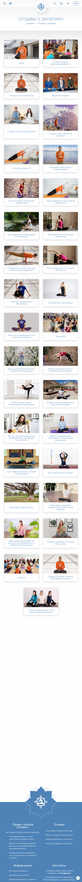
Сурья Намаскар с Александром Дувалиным (60, 202)
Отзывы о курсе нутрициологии (21, 131)
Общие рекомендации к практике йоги (23, 879)
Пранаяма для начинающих (60, 303)
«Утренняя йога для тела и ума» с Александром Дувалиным (21, 269)
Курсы (21, 63)
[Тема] (11, 3)
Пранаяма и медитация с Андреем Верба (60, 168)
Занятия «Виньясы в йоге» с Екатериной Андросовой (60, 370)
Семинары (60, 336)
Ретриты (21, 578)
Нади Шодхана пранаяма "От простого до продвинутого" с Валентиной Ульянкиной (21, 543)
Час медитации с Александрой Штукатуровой (21, 236)
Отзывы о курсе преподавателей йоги (60, 63)
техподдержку (65, 873)
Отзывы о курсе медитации (21, 96)
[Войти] (68, 3)
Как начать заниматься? (18, 871)
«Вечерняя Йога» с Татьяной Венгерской (60, 236)
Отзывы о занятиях (47, 23)
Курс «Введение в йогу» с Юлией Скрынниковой (21, 473)
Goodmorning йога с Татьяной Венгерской (60, 269)
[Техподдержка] (78, 878)
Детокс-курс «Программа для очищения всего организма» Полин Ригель (21, 438)
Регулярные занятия (21, 168)
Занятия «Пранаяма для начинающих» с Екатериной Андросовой (60, 438)
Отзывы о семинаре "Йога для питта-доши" (60, 543)
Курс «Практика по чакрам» (60, 473)
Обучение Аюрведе (60, 96)
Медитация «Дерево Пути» (21, 507)
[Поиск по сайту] (55, 3)
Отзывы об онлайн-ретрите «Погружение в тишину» (60, 577)
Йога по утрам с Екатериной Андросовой (21, 202)
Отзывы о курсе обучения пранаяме (60, 135)
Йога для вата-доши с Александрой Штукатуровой (21, 403)
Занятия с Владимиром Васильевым (21, 303)
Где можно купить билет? (19, 875)
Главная (30, 23)
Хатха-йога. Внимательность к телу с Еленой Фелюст (21, 336)
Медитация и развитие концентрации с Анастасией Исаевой (60, 507)
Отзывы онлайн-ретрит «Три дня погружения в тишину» (41, 611)
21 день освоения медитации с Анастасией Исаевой (60, 403)
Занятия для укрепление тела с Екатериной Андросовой (21, 370)
